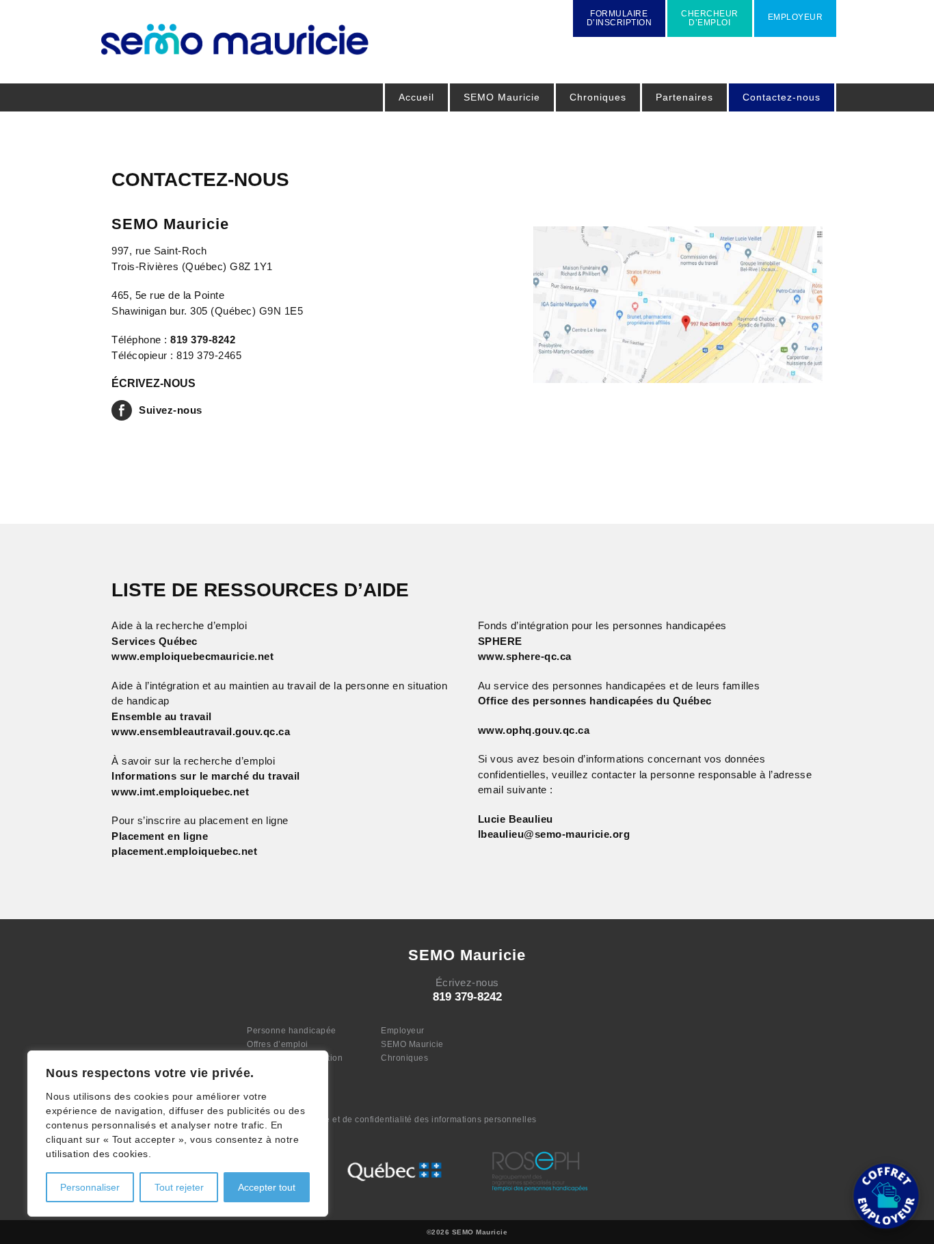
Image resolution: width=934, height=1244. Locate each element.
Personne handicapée (291, 1030)
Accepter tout (266, 1187)
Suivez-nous (170, 410)
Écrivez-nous (467, 982)
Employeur (403, 1030)
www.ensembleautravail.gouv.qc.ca (200, 731)
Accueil (416, 97)
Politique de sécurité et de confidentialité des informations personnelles (392, 1119)
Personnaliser (90, 1187)
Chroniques (598, 97)
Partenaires (684, 97)
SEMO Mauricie (412, 1044)
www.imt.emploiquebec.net (180, 791)
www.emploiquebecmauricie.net (192, 656)
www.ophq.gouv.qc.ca (534, 730)
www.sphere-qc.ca (525, 656)
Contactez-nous (781, 97)
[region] (177, 1133)
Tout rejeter (179, 1187)
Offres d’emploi (277, 1044)
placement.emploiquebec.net (184, 851)
